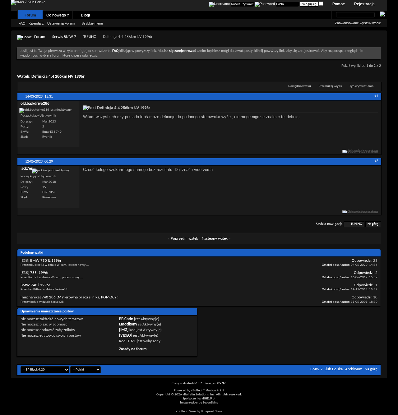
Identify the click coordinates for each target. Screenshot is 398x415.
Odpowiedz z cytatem (363, 151)
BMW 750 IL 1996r (46, 261)
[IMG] (123, 330)
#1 (376, 96)
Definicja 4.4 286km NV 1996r (58, 76)
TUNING (89, 37)
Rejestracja (364, 4)
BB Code (126, 319)
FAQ (22, 23)
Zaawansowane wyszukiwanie (358, 23)
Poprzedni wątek (184, 239)
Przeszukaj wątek (330, 86)
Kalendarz (36, 23)
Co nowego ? (57, 15)
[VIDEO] (125, 336)
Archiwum (353, 369)
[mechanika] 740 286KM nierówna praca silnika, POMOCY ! (69, 297)
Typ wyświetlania (361, 86)
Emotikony (128, 324)
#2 (376, 161)
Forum (30, 15)
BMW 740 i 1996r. (36, 285)
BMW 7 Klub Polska (326, 369)
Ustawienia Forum (61, 23)
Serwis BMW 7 (64, 37)
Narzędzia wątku (299, 86)
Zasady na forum (133, 349)
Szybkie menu (92, 23)
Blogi (85, 15)
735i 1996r (39, 273)
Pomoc (338, 4)
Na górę (373, 224)
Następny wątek (215, 239)
